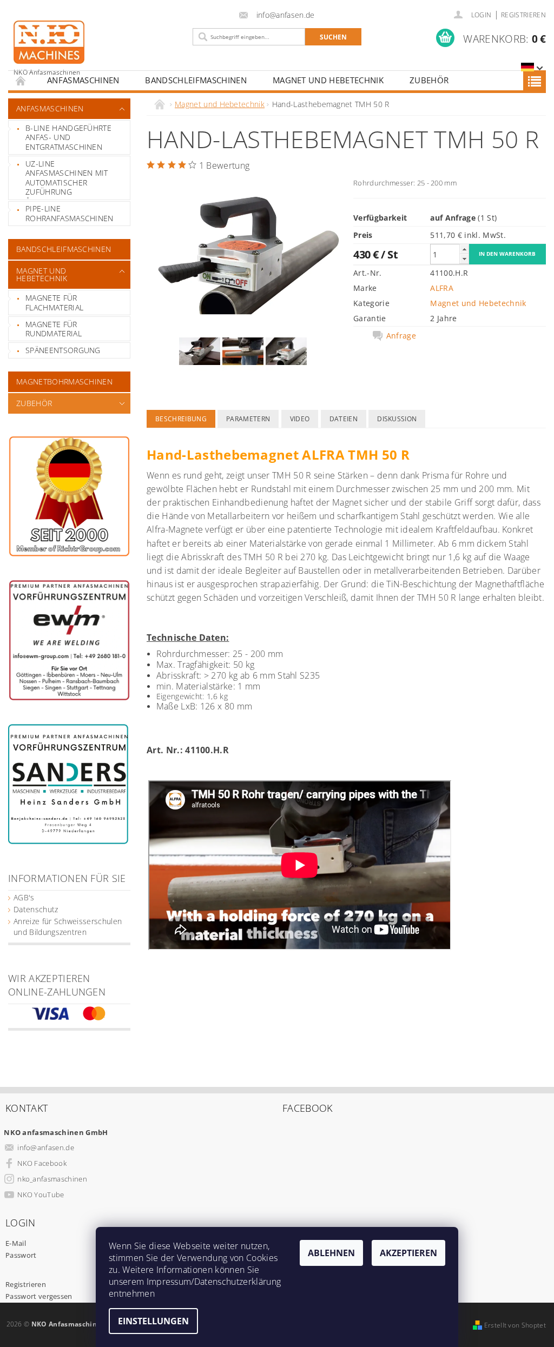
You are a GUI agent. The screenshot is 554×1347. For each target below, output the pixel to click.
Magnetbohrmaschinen (64, 381)
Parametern (248, 418)
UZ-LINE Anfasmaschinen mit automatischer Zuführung (66, 177)
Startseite (21, 80)
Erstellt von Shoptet (515, 1325)
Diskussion (397, 418)
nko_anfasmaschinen (52, 1179)
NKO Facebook (42, 1163)
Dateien (343, 418)
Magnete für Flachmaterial (54, 303)
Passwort (21, 1255)
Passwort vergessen (38, 1296)
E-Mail (15, 1243)
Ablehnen (331, 1253)
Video (300, 418)
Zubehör (429, 80)
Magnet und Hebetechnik (328, 80)
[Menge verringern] (464, 259)
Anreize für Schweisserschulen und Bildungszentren (68, 926)
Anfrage (401, 336)
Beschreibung (181, 418)
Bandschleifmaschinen (195, 80)
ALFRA (441, 288)
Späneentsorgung (63, 350)
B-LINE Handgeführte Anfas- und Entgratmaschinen (68, 137)
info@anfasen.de (45, 1147)
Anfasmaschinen (83, 80)
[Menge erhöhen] (464, 249)
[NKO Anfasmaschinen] (98, 48)
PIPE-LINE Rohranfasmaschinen (69, 213)
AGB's (24, 897)
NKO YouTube (40, 1194)
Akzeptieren (408, 1253)
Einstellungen (153, 1321)
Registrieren (523, 14)
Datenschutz (36, 909)
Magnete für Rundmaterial (53, 329)
